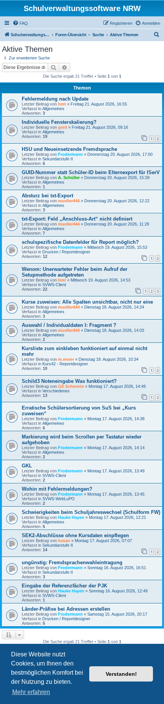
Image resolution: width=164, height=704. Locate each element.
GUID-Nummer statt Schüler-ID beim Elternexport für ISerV (91, 172)
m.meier (66, 359)
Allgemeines (53, 108)
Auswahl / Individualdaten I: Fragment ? (69, 325)
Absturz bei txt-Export (47, 195)
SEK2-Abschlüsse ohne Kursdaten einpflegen (75, 535)
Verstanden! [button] (121, 674)
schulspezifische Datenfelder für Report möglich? (80, 242)
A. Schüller (69, 177)
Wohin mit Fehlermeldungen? (57, 489)
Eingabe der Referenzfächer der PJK (64, 586)
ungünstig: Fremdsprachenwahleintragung (72, 562)
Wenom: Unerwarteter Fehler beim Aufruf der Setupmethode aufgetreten (74, 272)
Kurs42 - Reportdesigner (65, 364)
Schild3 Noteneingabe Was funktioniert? (69, 381)
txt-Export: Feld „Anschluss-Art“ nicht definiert (77, 219)
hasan (64, 540)
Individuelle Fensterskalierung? (59, 122)
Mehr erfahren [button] (31, 692)
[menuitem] (20, 23)
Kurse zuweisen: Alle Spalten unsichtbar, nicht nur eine (87, 302)
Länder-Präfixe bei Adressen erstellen (66, 609)
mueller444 (69, 200)
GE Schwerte (71, 386)
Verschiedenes (56, 391)
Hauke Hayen (71, 517)
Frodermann (70, 154)
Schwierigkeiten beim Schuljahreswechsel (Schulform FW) (91, 512)
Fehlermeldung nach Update (55, 99)
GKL (27, 466)
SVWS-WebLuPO (58, 498)
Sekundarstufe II (57, 159)
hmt (62, 104)
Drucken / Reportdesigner (66, 252)
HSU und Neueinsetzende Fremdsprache (69, 149)
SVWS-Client (54, 284)
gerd (62, 127)
